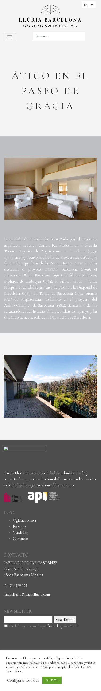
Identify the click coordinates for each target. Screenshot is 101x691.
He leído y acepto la (43, 626)
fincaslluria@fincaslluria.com (27, 594)
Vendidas (20, 532)
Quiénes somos (25, 520)
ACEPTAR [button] (52, 680)
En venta (20, 526)
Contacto (20, 538)
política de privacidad (60, 626)
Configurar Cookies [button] (23, 680)
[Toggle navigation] (10, 37)
